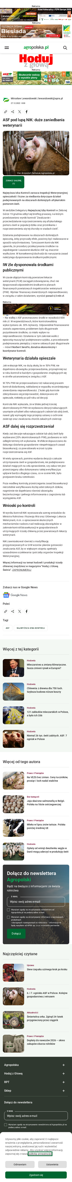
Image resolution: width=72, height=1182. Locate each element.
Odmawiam (20, 1164)
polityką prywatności (40, 1153)
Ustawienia (52, 1164)
